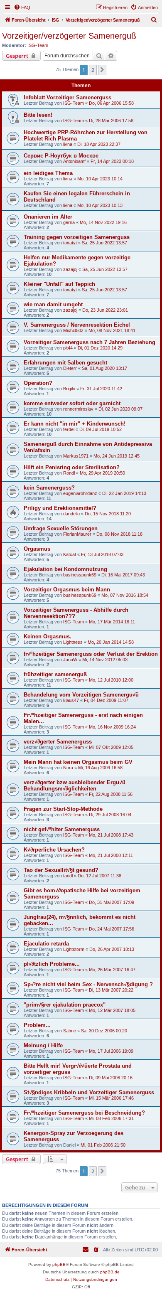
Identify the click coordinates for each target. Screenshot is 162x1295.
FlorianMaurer (77, 534)
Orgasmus (37, 549)
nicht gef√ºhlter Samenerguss (62, 829)
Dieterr (70, 368)
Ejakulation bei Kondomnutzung (65, 569)
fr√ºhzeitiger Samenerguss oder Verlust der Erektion (91, 654)
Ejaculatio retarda (46, 943)
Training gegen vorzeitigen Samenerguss (77, 237)
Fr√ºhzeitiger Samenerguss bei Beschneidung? (84, 1113)
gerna (69, 222)
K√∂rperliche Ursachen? (54, 850)
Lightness (73, 642)
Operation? (38, 383)
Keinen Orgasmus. (47, 636)
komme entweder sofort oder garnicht (72, 403)
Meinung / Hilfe (43, 1045)
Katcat (69, 554)
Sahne (69, 1030)
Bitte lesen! (38, 115)
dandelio (71, 513)
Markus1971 (75, 455)
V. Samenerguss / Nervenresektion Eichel (77, 325)
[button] (102, 70)
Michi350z (73, 330)
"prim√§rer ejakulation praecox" (65, 1005)
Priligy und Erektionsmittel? (60, 508)
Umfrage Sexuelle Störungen (61, 528)
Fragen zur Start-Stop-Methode (63, 809)
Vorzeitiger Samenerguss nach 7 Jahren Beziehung (89, 342)
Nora (68, 767)
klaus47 (71, 700)
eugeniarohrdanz (80, 493)
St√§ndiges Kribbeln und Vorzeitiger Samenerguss (89, 1092)
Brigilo (69, 388)
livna (67, 144)
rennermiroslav (78, 408)
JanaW (70, 659)
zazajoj (70, 269)
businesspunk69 (79, 574)
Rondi (69, 472)
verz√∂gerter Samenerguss (58, 742)
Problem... (37, 1025)
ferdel (68, 429)
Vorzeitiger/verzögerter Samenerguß (69, 35)
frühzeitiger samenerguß (55, 674)
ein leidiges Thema (48, 173)
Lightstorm (73, 949)
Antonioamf (74, 161)
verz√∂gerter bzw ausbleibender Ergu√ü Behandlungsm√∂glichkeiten (74, 785)
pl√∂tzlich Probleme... (52, 964)
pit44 (68, 347)
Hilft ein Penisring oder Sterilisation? (72, 467)
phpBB (59, 1264)
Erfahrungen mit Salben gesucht (65, 362)
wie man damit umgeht (53, 304)
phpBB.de (110, 1272)
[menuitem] (22, 7)
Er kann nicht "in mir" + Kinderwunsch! (74, 424)
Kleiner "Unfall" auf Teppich (59, 284)
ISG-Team (37, 45)
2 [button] (92, 70)
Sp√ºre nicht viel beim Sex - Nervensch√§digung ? (88, 984)
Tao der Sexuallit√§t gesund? (61, 870)
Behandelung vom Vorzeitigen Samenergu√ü (81, 695)
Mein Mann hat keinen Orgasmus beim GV (78, 762)
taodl (68, 875)
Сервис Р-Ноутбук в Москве (61, 156)
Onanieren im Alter (48, 217)
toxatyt (70, 242)
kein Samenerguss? (49, 488)
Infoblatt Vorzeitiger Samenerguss (67, 97)
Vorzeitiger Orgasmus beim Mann (67, 589)
